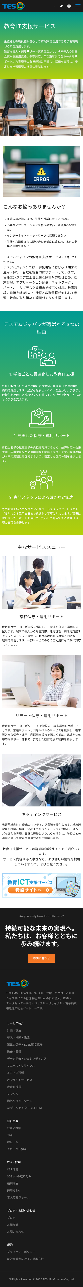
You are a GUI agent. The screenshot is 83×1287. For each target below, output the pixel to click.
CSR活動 (12, 1169)
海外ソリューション (19, 1101)
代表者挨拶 (14, 1128)
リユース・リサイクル (21, 1065)
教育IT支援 (14, 1086)
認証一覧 (12, 1142)
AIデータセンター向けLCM (24, 1108)
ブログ (11, 1217)
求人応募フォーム (18, 1197)
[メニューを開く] (78, 6)
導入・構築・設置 (18, 1037)
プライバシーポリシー (21, 1252)
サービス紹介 (15, 1023)
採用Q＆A (13, 1190)
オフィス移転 (15, 1072)
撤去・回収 (14, 1051)
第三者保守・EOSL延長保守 (25, 1044)
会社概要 (12, 1121)
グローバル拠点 (17, 1149)
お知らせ (12, 1224)
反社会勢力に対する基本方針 (25, 1259)
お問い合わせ (41, 958)
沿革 (10, 1135)
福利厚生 (12, 1183)
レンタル (12, 1094)
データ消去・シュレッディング (26, 1058)
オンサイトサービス (19, 1079)
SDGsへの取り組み (19, 1176)
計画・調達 (14, 1030)
